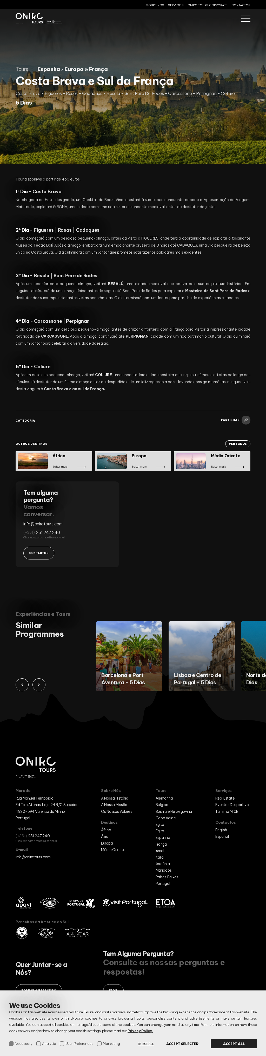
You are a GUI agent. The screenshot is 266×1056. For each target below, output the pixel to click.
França (161, 844)
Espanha (163, 837)
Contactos (240, 5)
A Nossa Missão (114, 804)
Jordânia (163, 863)
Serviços (176, 5)
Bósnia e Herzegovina (174, 811)
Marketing (111, 1043)
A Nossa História (114, 798)
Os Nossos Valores (116, 811)
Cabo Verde (166, 818)
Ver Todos (238, 444)
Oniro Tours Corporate (208, 5)
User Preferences (79, 1043)
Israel (160, 850)
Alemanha (164, 798)
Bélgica (162, 804)
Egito (160, 824)
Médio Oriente (113, 849)
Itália (160, 857)
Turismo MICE (226, 811)
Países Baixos (167, 877)
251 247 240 (48, 532)
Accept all (234, 1043)
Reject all (146, 1044)
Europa (107, 843)
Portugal (163, 883)
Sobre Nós (155, 5)
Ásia (104, 836)
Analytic (49, 1043)
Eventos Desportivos (232, 804)
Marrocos (164, 870)
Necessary (23, 1043)
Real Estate (225, 798)
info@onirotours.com (43, 524)
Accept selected (182, 1043)
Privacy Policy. (140, 1031)
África (106, 830)
